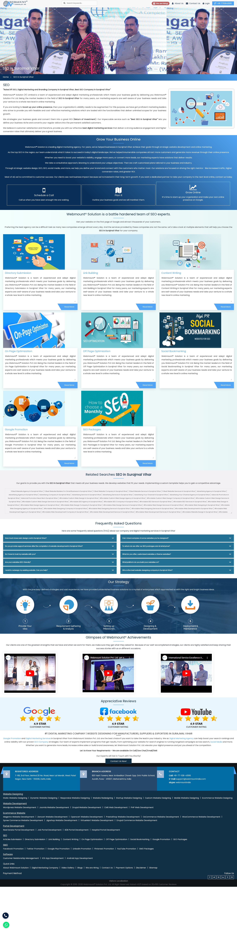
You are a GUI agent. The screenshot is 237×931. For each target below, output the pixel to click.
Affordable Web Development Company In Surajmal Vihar (65, 512)
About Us (178, 3)
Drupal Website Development (86, 807)
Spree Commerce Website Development (23, 820)
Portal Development (13, 826)
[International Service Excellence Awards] (186, 672)
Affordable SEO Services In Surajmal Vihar (189, 502)
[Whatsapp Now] (5, 916)
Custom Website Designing (158, 798)
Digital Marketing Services (38, 738)
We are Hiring (92, 867)
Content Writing (171, 273)
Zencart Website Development (52, 816)
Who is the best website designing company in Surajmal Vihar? (147, 570)
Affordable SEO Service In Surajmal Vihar (155, 502)
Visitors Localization (118, 880)
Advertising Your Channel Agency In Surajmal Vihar (190, 495)
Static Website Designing (15, 798)
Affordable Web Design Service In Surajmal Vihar (122, 505)
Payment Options (124, 867)
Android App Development (80, 858)
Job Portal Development (50, 829)
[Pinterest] (219, 877)
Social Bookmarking (173, 351)
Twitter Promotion (35, 848)
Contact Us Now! (118, 761)
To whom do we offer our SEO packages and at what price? (146, 546)
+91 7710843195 (224, 3)
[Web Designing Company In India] (30, 672)
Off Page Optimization (96, 351)
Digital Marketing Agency (181, 738)
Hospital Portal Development (106, 829)
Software (8, 854)
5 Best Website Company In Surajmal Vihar (110, 491)
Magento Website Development (18, 816)
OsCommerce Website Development (161, 816)
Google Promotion (16, 429)
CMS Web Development (116, 807)
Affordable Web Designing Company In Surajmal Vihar (65, 508)
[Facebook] (210, 877)
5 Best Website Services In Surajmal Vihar (178, 491)
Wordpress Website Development (19, 807)
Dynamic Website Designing (43, 798)
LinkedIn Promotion (82, 848)
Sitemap (153, 867)
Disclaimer (141, 867)
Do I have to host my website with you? (20, 554)
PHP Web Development (142, 807)
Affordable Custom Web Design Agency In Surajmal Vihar (122, 498)
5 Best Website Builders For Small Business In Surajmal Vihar (68, 491)
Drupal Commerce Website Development (137, 820)
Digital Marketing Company (45, 867)
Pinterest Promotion (104, 848)
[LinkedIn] (223, 877)
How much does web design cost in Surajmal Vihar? (26, 538)
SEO (5, 835)
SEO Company (41, 741)
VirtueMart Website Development (96, 820)
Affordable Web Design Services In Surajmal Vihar (163, 505)
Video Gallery (67, 867)
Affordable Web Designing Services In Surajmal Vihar (152, 508)
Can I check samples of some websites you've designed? (145, 538)
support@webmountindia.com (191, 779)
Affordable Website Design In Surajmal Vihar (199, 512)
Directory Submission (18, 273)
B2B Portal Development (77, 829)
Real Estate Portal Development (18, 829)
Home (6, 77)
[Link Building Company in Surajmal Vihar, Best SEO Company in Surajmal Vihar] (112, 251)
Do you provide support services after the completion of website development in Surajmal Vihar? (44, 546)
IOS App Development (53, 858)
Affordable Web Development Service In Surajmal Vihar (112, 512)
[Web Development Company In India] (108, 672)
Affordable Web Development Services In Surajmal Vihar (158, 512)
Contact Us (194, 3)
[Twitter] (214, 877)
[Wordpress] (232, 877)
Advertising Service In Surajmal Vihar (86, 495)
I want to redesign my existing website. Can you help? (26, 570)
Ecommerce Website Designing (217, 798)
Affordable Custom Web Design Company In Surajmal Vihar (170, 498)
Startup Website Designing (129, 798)
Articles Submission (12, 839)
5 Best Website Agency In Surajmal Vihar (27, 491)
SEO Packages (92, 429)
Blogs (80, 867)
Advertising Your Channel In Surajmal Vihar (151, 495)
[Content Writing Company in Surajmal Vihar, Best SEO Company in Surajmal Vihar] (190, 251)
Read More (69, 306)
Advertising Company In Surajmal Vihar (54, 495)
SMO (5, 844)
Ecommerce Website (14, 813)
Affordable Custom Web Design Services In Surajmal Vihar (45, 502)
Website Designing (13, 794)
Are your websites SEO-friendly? (18, 562)
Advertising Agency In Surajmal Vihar (211, 491)
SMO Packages (146, 848)
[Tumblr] (227, 877)
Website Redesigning (103, 798)
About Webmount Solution (16, 867)
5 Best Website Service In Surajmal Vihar (145, 491)
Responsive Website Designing (75, 798)
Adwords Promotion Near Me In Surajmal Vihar (39, 498)
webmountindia (183, 782)
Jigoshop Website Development (61, 820)
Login (207, 3)
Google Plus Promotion (59, 848)
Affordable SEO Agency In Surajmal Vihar (86, 502)
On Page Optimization (18, 351)
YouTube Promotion (126, 848)
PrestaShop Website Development (123, 816)
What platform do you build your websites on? (140, 562)
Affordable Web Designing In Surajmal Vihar (202, 505)
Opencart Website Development (87, 816)
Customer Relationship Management (21, 858)
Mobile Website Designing (186, 798)
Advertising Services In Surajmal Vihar (118, 495)
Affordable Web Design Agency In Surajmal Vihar (40, 505)
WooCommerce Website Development (201, 816)
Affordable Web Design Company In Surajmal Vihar (81, 505)
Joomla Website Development (54, 807)
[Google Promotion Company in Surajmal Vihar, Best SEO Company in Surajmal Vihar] (34, 408)
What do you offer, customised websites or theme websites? (146, 554)
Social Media (216, 741)
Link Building (90, 273)
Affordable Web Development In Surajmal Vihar (194, 508)
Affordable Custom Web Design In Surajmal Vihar (78, 498)
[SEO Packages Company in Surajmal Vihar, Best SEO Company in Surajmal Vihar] (112, 408)
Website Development (15, 803)
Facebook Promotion (13, 848)
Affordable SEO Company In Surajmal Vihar (121, 502)
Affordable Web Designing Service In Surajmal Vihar (109, 508)
